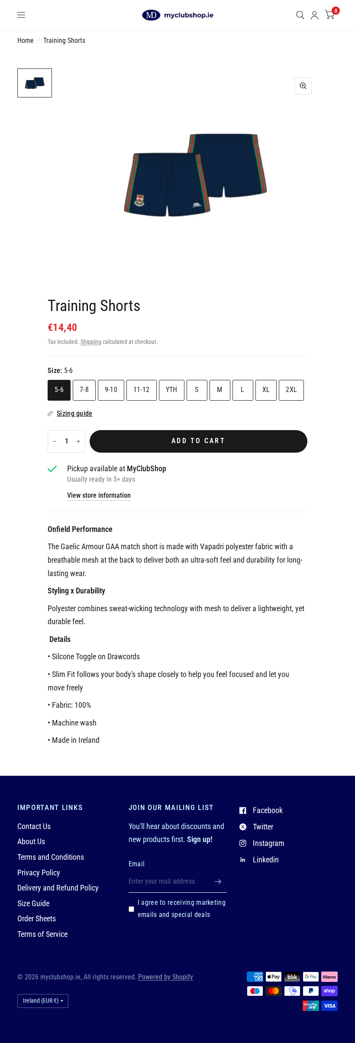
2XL (291, 390)
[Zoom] (303, 85)
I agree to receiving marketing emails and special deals (182, 908)
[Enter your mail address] (217, 881)
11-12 (141, 390)
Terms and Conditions (50, 857)
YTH (172, 390)
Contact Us (34, 826)
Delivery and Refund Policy (58, 887)
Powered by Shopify (165, 977)
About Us (31, 841)
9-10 (111, 390)
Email (137, 864)
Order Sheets (36, 918)
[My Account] (314, 15)
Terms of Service (42, 934)
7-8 (84, 390)
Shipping (91, 342)
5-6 (59, 390)
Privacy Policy (38, 872)
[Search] (300, 15)
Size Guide (33, 903)
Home (25, 41)
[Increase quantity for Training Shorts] (78, 441)
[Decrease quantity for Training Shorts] (54, 441)
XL (266, 390)
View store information (99, 495)
